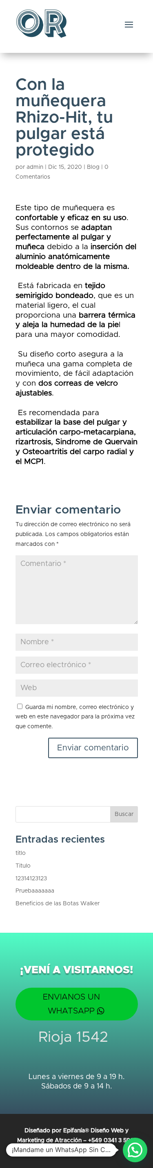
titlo (21, 853)
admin (35, 167)
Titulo (23, 866)
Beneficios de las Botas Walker (58, 904)
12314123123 (31, 879)
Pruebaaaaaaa (35, 891)
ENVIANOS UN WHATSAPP (71, 1004)
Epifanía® (77, 1131)
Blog (93, 167)
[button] (135, 1150)
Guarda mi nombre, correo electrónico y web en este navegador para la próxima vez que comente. (75, 717)
